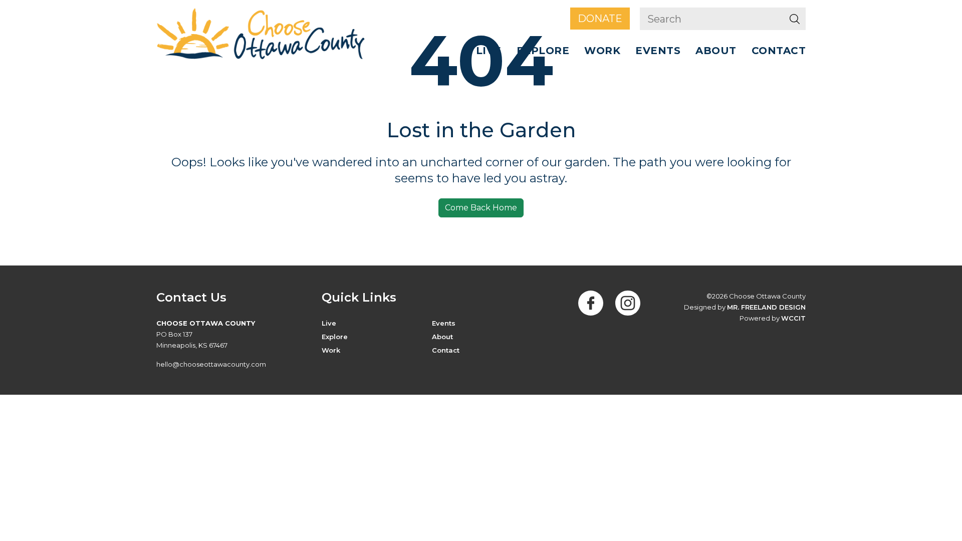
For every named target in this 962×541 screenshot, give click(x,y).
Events (657, 51)
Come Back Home (481, 207)
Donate (600, 19)
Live (489, 51)
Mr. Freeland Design (766, 307)
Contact (779, 51)
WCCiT (793, 318)
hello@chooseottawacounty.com (211, 364)
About (442, 337)
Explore (543, 51)
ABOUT (716, 51)
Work (602, 51)
